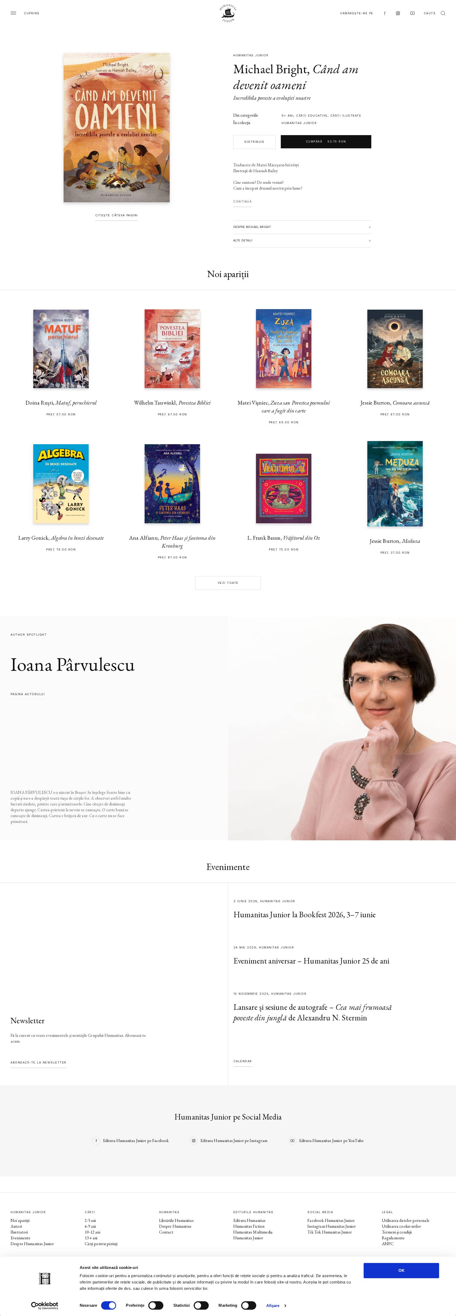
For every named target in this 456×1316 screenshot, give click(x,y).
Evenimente (21, 1238)
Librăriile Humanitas (176, 1220)
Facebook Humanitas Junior (331, 1220)
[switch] (155, 1305)
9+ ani (287, 115)
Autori (16, 1226)
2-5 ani (90, 1220)
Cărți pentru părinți (101, 1243)
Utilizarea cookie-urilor (401, 1226)
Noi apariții (20, 1220)
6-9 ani (90, 1226)
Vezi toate (228, 583)
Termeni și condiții (397, 1232)
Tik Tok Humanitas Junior (329, 1232)
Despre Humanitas (175, 1226)
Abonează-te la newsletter (38, 1062)
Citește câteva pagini (116, 215)
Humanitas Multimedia (253, 1232)
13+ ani (91, 1238)
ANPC (388, 1243)
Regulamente (393, 1238)
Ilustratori (19, 1232)
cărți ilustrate (346, 115)
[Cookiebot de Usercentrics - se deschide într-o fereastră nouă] (45, 1306)
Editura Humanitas (249, 1220)
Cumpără (326, 141)
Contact (166, 1232)
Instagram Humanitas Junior (331, 1226)
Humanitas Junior (299, 123)
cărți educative (312, 115)
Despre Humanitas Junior (32, 1243)
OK (401, 1270)
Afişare (273, 1305)
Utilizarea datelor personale (405, 1220)
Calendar (243, 1061)
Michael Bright (270, 69)
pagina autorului (28, 694)
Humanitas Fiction (249, 1226)
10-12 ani (92, 1232)
